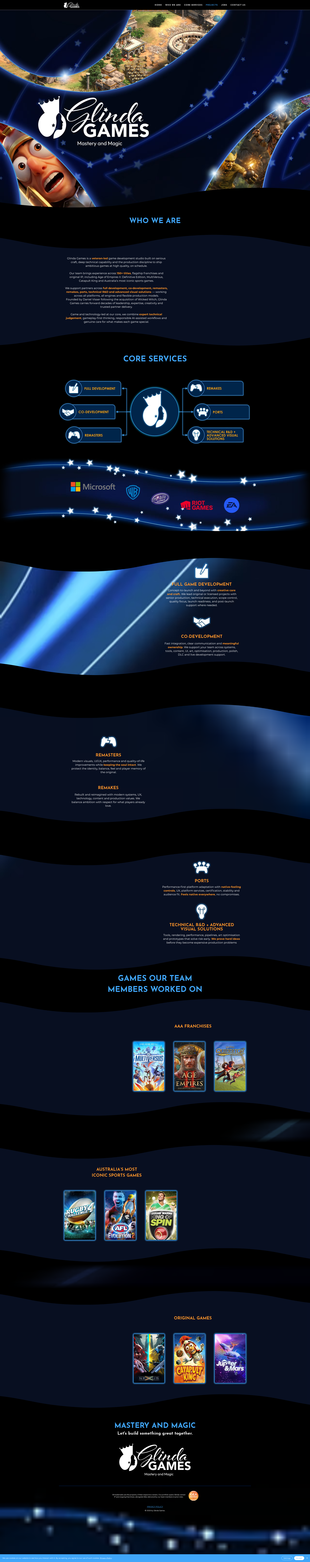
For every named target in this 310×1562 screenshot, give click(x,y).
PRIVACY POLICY (155, 1507)
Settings (287, 1558)
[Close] (307, 1558)
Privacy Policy (106, 1558)
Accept (299, 1558)
